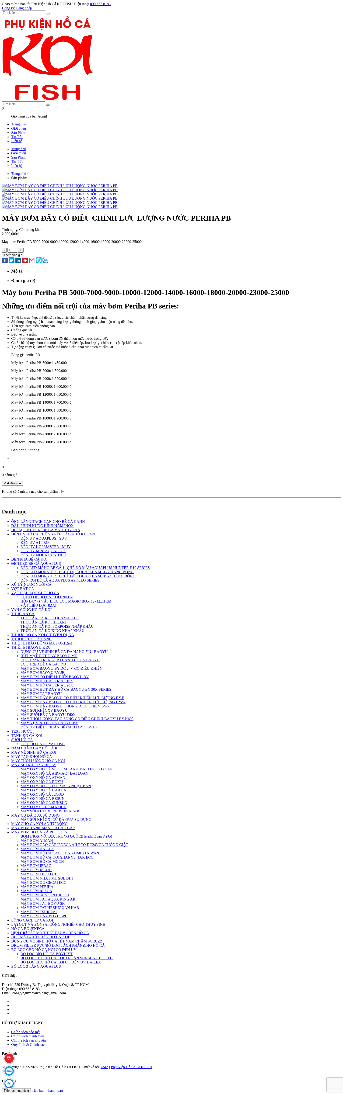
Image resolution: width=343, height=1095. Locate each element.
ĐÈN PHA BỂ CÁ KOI (29, 559)
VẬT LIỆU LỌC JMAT (39, 605)
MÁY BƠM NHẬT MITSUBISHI (47, 878)
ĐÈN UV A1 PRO (35, 542)
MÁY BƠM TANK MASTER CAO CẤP (43, 828)
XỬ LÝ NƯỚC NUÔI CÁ (31, 584)
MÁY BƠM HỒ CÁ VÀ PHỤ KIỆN (39, 832)
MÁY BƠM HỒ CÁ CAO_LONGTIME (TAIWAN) (60, 853)
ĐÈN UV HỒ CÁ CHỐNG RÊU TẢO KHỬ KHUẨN (53, 534)
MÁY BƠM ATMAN (37, 840)
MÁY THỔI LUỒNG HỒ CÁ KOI (38, 761)
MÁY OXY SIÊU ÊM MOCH (43, 807)
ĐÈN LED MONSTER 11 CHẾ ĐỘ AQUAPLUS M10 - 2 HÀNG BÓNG (77, 572)
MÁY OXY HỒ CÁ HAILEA (43, 790)
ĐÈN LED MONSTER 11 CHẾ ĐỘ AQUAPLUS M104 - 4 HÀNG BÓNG (78, 576)
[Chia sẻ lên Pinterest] (25, 261)
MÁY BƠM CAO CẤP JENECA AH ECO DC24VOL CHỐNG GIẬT (74, 845)
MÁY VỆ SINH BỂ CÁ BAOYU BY (49, 723)
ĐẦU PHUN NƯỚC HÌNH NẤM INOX (42, 526)
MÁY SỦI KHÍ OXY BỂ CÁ (33, 765)
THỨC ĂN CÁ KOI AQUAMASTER (50, 618)
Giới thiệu (18, 128)
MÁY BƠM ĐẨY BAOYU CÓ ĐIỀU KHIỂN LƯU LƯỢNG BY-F (72, 698)
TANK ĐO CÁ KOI (26, 736)
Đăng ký (8, 8)
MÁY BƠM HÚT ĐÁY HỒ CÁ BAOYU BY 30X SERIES (66, 689)
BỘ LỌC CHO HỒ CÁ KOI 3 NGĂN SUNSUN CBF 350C (67, 958)
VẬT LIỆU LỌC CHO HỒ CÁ (35, 593)
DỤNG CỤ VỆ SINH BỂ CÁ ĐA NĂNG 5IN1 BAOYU (64, 652)
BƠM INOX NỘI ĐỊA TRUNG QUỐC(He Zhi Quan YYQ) (66, 836)
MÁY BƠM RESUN (36, 891)
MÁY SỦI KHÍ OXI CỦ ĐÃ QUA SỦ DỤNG (56, 819)
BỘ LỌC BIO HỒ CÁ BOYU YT (47, 954)
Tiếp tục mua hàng (16, 1090)
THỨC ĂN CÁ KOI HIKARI (43, 622)
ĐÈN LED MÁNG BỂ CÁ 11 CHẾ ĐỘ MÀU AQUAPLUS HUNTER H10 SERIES (85, 568)
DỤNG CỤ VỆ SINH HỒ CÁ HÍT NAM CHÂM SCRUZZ (56, 941)
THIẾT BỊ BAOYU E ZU (31, 647)
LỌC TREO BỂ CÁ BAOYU (43, 664)
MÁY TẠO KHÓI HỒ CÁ (31, 757)
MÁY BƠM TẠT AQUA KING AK (48, 899)
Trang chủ (18, 124)
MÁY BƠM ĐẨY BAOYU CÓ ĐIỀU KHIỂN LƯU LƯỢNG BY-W (73, 702)
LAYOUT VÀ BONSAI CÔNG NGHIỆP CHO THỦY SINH (58, 924)
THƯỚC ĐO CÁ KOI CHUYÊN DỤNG (42, 635)
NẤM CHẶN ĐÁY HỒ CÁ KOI (36, 748)
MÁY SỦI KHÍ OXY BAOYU (44, 710)
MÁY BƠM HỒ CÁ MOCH (42, 861)
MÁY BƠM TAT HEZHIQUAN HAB (50, 908)
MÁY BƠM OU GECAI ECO (43, 882)
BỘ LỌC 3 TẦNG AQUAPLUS (36, 966)
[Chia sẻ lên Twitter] (11, 260)
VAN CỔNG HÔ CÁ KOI (31, 610)
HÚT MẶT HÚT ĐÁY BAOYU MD (49, 656)
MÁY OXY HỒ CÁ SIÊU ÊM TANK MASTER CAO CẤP (66, 769)
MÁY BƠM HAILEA (37, 849)
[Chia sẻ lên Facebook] (5, 261)
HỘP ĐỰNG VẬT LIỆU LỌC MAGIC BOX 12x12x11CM (66, 601)
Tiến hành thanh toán (47, 1090)
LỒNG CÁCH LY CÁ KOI (32, 920)
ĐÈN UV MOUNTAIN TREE (44, 555)
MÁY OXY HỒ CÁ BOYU (42, 782)
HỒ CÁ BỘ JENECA (28, 929)
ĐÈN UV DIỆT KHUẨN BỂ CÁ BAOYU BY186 (59, 727)
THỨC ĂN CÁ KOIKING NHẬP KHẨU (52, 631)
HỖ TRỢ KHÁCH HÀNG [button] (23, 1023)
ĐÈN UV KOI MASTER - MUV (46, 547)
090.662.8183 (100, 4)
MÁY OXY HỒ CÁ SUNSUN (44, 803)
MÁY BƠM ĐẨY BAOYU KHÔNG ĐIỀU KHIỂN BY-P (65, 706)
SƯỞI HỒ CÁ (22, 740)
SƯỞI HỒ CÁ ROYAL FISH (43, 744)
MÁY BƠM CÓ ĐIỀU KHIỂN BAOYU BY (55, 677)
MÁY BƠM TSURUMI (39, 912)
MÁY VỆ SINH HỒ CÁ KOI (33, 752)
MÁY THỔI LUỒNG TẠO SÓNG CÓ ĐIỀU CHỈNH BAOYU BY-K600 (77, 719)
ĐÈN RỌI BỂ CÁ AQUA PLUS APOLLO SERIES (60, 580)
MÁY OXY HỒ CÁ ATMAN (43, 778)
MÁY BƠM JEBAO (36, 866)
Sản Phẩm (18, 133)
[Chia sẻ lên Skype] (39, 260)
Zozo (104, 1067)
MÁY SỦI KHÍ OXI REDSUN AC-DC (50, 811)
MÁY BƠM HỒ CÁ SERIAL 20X (47, 685)
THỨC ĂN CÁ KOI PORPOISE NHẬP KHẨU (57, 626)
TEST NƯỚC (21, 731)
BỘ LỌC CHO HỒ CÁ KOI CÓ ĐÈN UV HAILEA (61, 962)
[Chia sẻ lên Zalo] (45, 260)
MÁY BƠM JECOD (36, 870)
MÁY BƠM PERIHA (37, 887)
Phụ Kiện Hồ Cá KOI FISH (131, 1067)
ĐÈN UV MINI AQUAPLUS (43, 551)
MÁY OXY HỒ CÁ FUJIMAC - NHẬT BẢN (56, 786)
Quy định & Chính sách (28, 1044)
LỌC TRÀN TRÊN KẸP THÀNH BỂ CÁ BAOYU (60, 660)
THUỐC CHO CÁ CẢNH (31, 639)
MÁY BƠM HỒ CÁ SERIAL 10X (47, 681)
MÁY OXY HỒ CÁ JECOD (42, 794)
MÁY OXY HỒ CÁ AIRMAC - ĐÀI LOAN (54, 773)
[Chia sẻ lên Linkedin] (18, 261)
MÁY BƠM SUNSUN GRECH (45, 895)
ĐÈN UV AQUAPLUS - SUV (44, 538)
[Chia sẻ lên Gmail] (32, 260)
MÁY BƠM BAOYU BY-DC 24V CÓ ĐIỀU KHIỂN (61, 668)
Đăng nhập (24, 8)
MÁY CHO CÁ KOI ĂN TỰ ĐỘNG (39, 824)
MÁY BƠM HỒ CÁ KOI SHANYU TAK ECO (57, 857)
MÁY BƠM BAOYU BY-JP (42, 673)
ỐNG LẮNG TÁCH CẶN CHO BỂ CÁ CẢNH (48, 521)
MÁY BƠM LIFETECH (39, 874)
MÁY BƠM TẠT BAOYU (41, 694)
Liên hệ (16, 141)
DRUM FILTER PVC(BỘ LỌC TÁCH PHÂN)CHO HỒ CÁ (58, 945)
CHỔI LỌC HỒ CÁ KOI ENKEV (47, 597)
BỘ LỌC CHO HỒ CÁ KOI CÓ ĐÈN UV (44, 950)
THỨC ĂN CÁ (23, 614)
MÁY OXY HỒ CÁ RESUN (43, 798)
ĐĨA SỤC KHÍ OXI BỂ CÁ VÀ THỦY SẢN (45, 530)
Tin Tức (17, 137)
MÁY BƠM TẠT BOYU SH (43, 903)
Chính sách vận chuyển (28, 1040)
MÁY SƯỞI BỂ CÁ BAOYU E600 (48, 715)
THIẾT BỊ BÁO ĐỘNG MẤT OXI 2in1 (42, 643)
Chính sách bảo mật (25, 1032)
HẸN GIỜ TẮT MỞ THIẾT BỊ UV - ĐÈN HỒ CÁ (50, 933)
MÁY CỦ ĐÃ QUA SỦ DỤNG (35, 815)
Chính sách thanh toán (27, 1036)
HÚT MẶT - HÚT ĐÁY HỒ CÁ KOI (40, 937)
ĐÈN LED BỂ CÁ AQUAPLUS (36, 563)
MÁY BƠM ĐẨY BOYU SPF (44, 916)
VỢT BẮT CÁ (22, 589)
